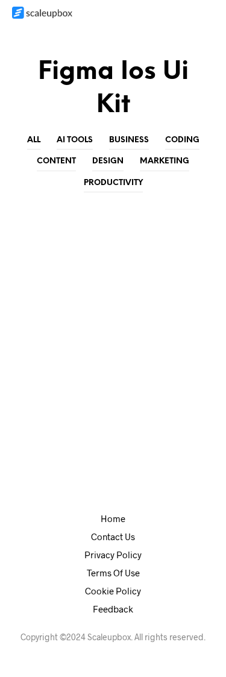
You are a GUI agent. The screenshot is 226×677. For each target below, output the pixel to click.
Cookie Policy (113, 590)
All (33, 140)
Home (113, 518)
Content (56, 161)
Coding (182, 140)
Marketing (164, 161)
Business (129, 140)
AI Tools (75, 140)
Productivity (113, 183)
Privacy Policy (113, 554)
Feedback (113, 608)
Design (108, 161)
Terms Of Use (113, 572)
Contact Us (113, 536)
